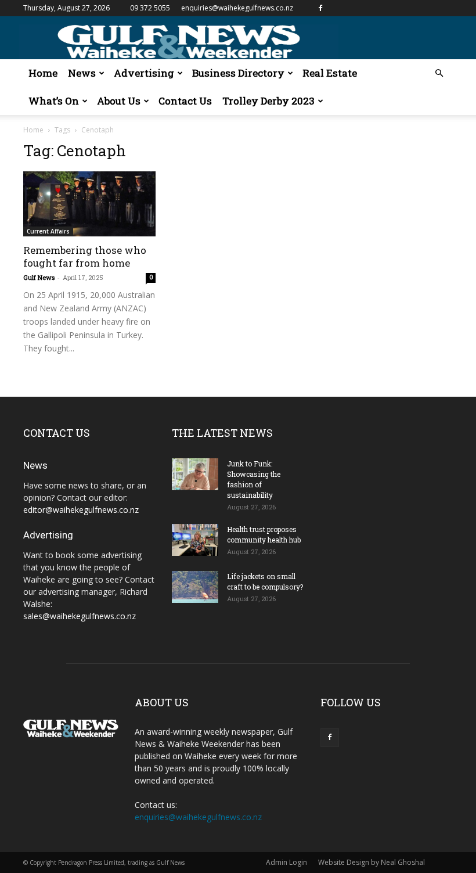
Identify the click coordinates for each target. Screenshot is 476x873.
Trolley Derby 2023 (268, 100)
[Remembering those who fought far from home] (89, 203)
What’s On (53, 100)
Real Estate (329, 73)
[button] (439, 73)
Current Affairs (48, 231)
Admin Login (286, 862)
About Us (118, 100)
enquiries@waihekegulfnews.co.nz (237, 8)
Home (42, 73)
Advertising (144, 73)
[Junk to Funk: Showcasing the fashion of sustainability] (195, 474)
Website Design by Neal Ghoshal (371, 862)
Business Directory (238, 73)
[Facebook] (320, 8)
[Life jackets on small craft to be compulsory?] (195, 587)
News (82, 73)
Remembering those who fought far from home (84, 256)
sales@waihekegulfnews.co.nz (79, 615)
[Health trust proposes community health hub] (195, 540)
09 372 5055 (150, 8)
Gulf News (39, 277)
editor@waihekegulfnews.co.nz (81, 509)
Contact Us (185, 100)
